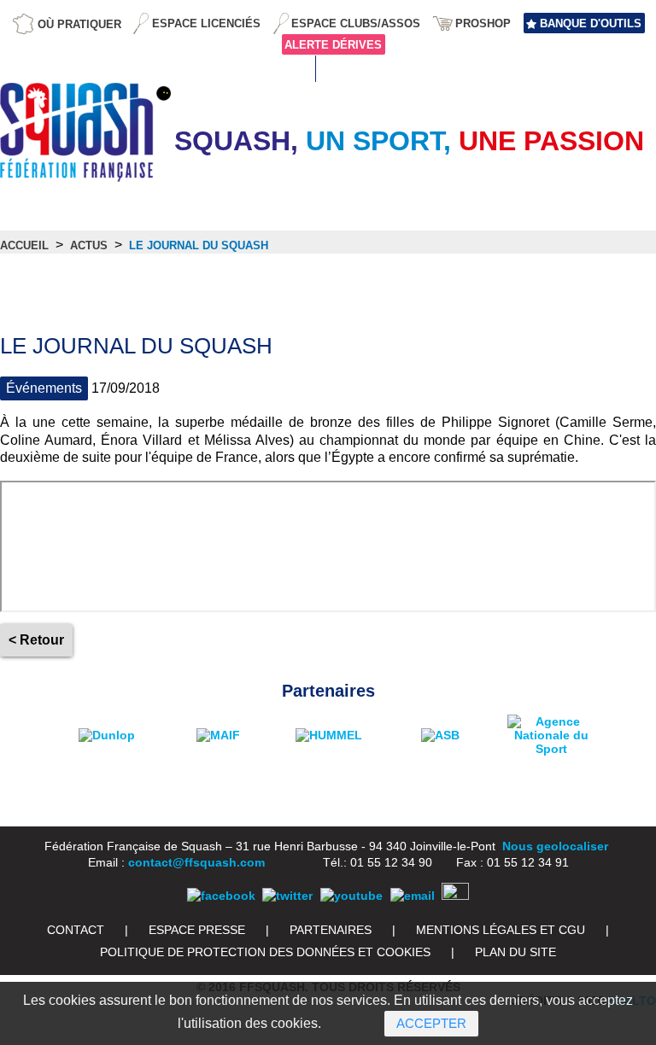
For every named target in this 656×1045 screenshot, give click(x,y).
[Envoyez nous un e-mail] (412, 895)
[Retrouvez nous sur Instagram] (455, 895)
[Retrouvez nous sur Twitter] (287, 895)
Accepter (431, 1023)
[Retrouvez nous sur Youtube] (351, 895)
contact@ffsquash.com (196, 862)
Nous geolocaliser (555, 846)
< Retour (36, 640)
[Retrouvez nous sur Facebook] (221, 895)
